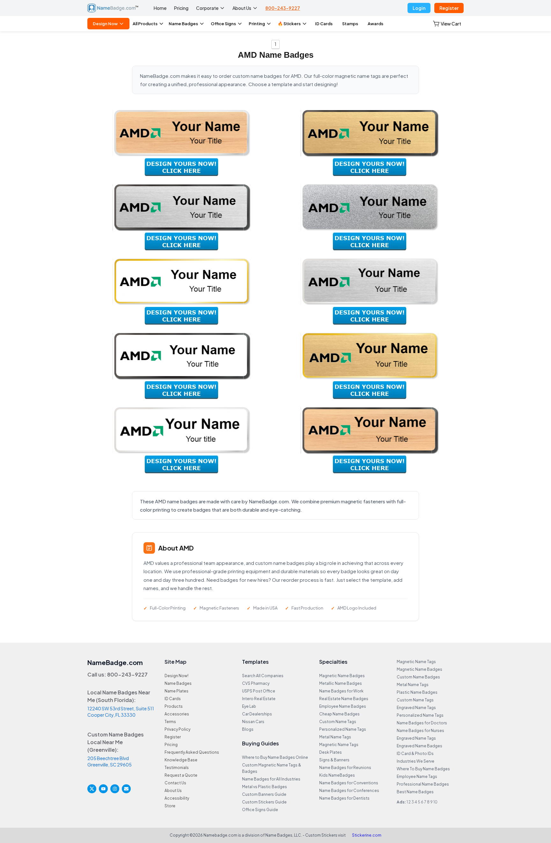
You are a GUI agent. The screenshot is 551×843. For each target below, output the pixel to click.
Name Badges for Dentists (344, 798)
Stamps (350, 23)
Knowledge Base (181, 760)
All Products (145, 23)
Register (449, 8)
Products (174, 706)
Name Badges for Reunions (345, 767)
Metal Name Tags (335, 737)
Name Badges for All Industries (271, 779)
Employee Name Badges (342, 706)
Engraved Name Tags (416, 707)
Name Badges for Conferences (349, 790)
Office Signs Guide (260, 809)
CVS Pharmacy (255, 683)
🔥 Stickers (289, 23)
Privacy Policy (177, 729)
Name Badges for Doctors (422, 723)
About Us (241, 8)
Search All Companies (262, 675)
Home (160, 8)
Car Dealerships (257, 714)
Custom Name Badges (418, 677)
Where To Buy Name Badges (423, 768)
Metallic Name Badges (340, 683)
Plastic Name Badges (417, 692)
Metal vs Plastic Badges (264, 786)
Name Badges (183, 23)
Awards (375, 23)
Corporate (207, 8)
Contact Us (175, 782)
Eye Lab (249, 706)
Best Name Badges (415, 791)
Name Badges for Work (341, 691)
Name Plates (176, 691)
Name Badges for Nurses (420, 730)
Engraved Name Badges (419, 745)
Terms (170, 721)
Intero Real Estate (259, 698)
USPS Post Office (258, 691)
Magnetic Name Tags (338, 744)
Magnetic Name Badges (342, 675)
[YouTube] (103, 788)
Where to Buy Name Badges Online (275, 757)
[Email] (126, 788)
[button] (447, 23)
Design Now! (176, 675)
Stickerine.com (366, 835)
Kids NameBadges (337, 775)
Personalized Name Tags (342, 729)
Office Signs (223, 23)
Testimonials (177, 767)
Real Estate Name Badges (343, 698)
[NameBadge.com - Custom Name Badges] (112, 8)
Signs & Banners (334, 760)
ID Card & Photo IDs (415, 753)
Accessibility (177, 798)
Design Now (105, 23)
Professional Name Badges (423, 784)
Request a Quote (181, 775)
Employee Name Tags (417, 776)
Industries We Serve (415, 761)
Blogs (247, 729)
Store (170, 805)
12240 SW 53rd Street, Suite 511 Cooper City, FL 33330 (120, 712)
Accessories (177, 714)
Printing (257, 23)
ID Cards (324, 23)
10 (435, 802)
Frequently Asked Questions (192, 752)
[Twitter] (91, 788)
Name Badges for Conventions (348, 782)
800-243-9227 (282, 8)
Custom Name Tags (337, 721)
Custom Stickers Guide (264, 802)
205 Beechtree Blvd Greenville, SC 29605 (109, 761)
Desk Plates (330, 752)
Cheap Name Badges (339, 714)
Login (419, 8)
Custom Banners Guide (264, 794)
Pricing (181, 8)
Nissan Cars (253, 721)
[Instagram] (114, 788)
